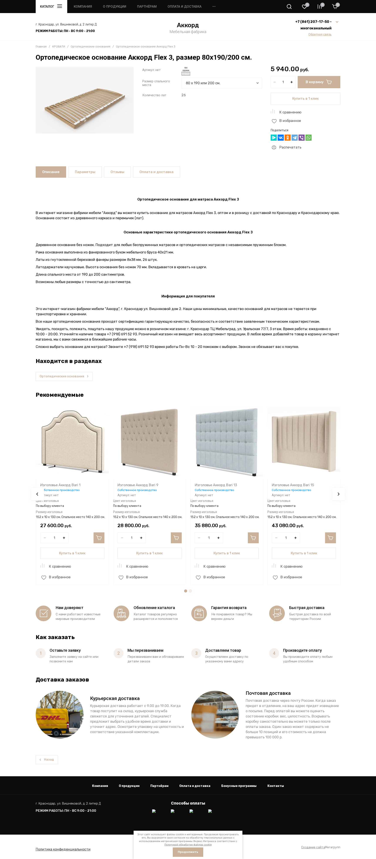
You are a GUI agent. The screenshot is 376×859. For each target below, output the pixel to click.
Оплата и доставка (184, 6)
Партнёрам (147, 6)
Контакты (275, 786)
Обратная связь (320, 34)
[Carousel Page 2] (190, 590)
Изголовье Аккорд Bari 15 (293, 485)
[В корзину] (99, 537)
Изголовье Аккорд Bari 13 (216, 485)
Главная (41, 46)
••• (214, 6)
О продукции (114, 6)
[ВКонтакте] (281, 138)
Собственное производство (60, 490)
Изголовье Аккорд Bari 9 (138, 485)
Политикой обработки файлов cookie (188, 844)
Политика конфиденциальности (63, 849)
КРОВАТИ (58, 46)
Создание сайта (313, 847)
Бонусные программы (239, 786)
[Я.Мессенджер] (274, 138)
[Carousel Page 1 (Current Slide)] (185, 590)
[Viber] (302, 138)
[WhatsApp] (309, 138)
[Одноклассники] (288, 138)
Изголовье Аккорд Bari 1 (60, 485)
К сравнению (290, 112)
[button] (289, 6)
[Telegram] (295, 138)
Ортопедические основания (90, 46)
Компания (83, 6)
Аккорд (188, 25)
